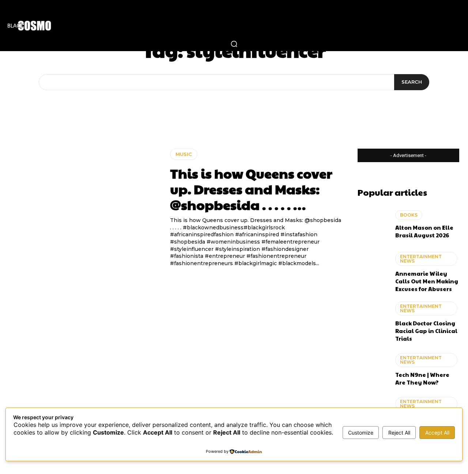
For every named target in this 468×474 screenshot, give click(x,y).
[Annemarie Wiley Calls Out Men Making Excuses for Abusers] (373, 270)
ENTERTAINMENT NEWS (421, 259)
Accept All (437, 432)
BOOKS (409, 215)
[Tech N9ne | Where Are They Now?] (373, 369)
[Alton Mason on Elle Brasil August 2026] (373, 224)
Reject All (399, 432)
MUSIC (184, 154)
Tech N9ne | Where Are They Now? (422, 378)
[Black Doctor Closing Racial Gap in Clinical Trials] (373, 320)
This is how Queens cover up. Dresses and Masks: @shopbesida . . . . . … (251, 189)
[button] (234, 44)
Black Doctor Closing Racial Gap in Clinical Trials (426, 330)
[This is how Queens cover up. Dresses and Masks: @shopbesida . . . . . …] (84, 201)
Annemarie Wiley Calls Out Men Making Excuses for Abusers (426, 281)
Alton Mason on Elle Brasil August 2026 (424, 231)
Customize (360, 432)
